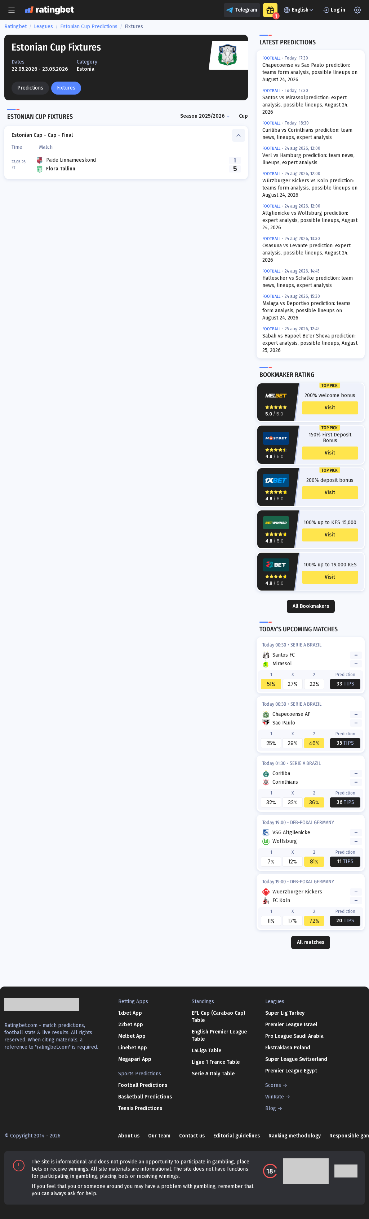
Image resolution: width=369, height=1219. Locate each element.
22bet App (130, 1025)
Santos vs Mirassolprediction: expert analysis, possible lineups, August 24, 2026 (305, 105)
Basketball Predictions (145, 1097)
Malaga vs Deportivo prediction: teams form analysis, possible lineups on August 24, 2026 (306, 310)
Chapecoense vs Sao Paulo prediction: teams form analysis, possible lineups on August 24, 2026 (309, 72)
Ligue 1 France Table (216, 1062)
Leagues (43, 26)
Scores (273, 1085)
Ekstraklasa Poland (287, 1048)
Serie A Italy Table (213, 1074)
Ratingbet (15, 26)
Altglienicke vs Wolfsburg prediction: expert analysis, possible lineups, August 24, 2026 (309, 220)
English (300, 10)
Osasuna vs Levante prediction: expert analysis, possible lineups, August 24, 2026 (306, 253)
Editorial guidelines (236, 1136)
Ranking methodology (294, 1136)
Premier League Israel (291, 1025)
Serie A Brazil (305, 645)
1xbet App (130, 1013)
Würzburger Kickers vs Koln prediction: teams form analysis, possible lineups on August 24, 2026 (309, 188)
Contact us (192, 1136)
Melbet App (132, 1036)
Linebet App (132, 1048)
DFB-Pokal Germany (312, 822)
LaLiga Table (206, 1051)
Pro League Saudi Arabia (294, 1036)
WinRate (274, 1097)
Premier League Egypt (291, 1071)
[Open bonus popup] (270, 10)
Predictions (30, 88)
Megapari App (134, 1059)
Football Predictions (142, 1085)
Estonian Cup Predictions (88, 26)
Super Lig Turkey (284, 1013)
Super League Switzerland (296, 1059)
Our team (159, 1136)
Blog (270, 1108)
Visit (330, 408)
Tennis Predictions (140, 1108)
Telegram (246, 10)
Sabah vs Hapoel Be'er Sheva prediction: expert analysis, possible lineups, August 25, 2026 (309, 343)
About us (128, 1136)
